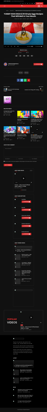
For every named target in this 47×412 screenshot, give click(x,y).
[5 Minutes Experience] (17, 226)
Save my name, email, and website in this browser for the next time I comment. (21, 161)
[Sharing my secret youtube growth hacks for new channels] (23, 364)
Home (7, 10)
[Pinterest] (27, 3)
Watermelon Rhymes (26, 215)
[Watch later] (30, 3)
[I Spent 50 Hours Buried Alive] (17, 281)
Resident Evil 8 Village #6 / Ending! (32, 89)
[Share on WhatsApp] (25, 80)
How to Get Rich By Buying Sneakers (13, 90)
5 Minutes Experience (13, 63)
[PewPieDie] (17, 202)
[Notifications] (32, 3)
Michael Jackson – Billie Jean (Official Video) (26, 255)
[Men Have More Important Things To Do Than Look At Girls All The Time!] (15, 396)
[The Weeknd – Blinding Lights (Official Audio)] (17, 265)
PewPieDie (24, 199)
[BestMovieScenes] (17, 234)
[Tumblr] (25, 3)
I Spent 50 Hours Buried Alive (26, 279)
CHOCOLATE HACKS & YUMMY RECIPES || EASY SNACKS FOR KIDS (10, 135)
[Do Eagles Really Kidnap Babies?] (15, 402)
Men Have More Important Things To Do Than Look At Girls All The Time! (25, 396)
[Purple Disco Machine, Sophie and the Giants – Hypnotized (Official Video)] (17, 273)
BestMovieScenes (25, 231)
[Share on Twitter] (21, 80)
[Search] (41, 6)
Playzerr (17, 187)
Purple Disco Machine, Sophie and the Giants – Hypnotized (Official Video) (27, 272)
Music (22, 325)
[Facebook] (20, 3)
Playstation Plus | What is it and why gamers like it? (17, 1)
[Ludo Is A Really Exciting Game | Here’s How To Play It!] (16, 380)
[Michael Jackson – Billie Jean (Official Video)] (17, 257)
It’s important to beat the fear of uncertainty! (9, 111)
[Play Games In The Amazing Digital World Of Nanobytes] (16, 372)
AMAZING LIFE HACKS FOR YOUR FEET (22, 120)
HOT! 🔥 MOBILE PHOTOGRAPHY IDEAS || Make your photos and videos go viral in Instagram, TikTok (37, 136)
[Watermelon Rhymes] (17, 218)
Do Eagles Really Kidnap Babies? (24, 401)
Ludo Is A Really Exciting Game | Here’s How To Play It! (26, 378)
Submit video (39, 3)
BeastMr (23, 207)
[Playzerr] (23, 6)
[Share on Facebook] (18, 80)
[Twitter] (23, 3)
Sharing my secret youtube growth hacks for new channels (29, 365)
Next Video (41, 86)
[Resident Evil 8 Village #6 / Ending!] (41, 90)
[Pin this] (28, 80)
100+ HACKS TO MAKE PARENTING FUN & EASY (22, 135)
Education (12, 10)
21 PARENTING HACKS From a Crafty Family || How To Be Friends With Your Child (37, 120)
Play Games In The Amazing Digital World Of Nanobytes (26, 370)
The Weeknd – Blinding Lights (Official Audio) (26, 263)
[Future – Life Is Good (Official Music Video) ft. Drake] (23, 249)
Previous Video (7, 86)
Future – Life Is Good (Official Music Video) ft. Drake (22, 185)
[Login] (34, 3)
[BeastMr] (17, 210)
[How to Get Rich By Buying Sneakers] (5, 90)
